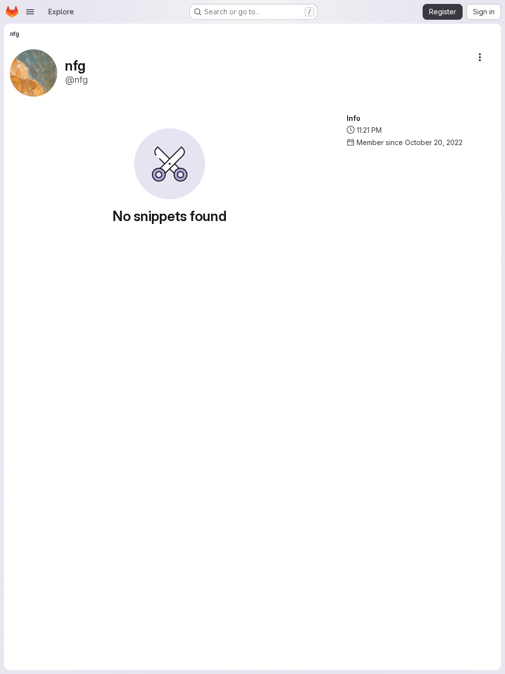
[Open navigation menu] (30, 12)
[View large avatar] (33, 72)
